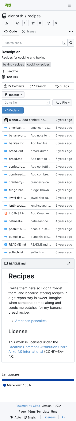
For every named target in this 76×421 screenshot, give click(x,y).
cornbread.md (17, 174)
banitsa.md (16, 143)
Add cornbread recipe (46, 174)
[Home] (8, 5)
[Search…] (70, 43)
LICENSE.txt (17, 213)
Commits (16, 86)
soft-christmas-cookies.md (17, 252)
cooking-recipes (38, 64)
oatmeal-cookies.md (17, 221)
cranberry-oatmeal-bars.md (17, 182)
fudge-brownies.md (17, 190)
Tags (64, 86)
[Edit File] (68, 263)
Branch (40, 86)
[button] (18, 23)
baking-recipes (13, 64)
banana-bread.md (17, 135)
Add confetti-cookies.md (39, 120)
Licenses (49, 417)
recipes (34, 16)
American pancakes (30, 321)
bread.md (15, 158)
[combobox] (26, 102)
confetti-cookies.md (17, 166)
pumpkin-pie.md (17, 236)
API (64, 417)
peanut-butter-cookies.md (17, 229)
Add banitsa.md (42, 143)
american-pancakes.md (17, 127)
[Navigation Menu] (69, 5)
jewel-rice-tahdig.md (17, 197)
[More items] (71, 31)
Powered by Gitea (27, 406)
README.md (17, 244)
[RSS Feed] (6, 23)
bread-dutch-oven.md (17, 151)
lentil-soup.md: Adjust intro (49, 205)
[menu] (15, 417)
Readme (12, 71)
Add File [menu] (61, 102)
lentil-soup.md (17, 205)
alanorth (15, 16)
